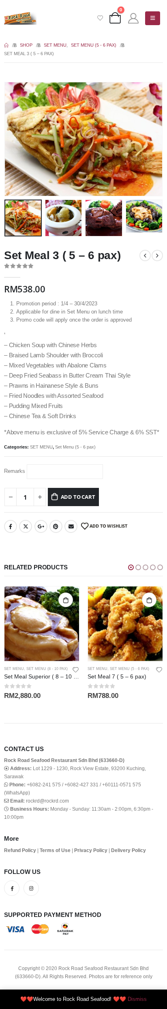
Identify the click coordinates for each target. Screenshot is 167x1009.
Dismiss (137, 999)
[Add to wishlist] (75, 669)
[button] (14, 139)
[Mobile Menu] (152, 18)
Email (70, 526)
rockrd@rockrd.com (47, 800)
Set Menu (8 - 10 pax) (47, 669)
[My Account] (133, 18)
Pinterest (55, 526)
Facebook (10, 526)
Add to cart (78, 496)
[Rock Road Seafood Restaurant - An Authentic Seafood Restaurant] (20, 18)
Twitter (25, 526)
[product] (41, 623)
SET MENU (41, 446)
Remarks (14, 471)
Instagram (31, 888)
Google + (40, 526)
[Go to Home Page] (6, 45)
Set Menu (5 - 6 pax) (75, 446)
